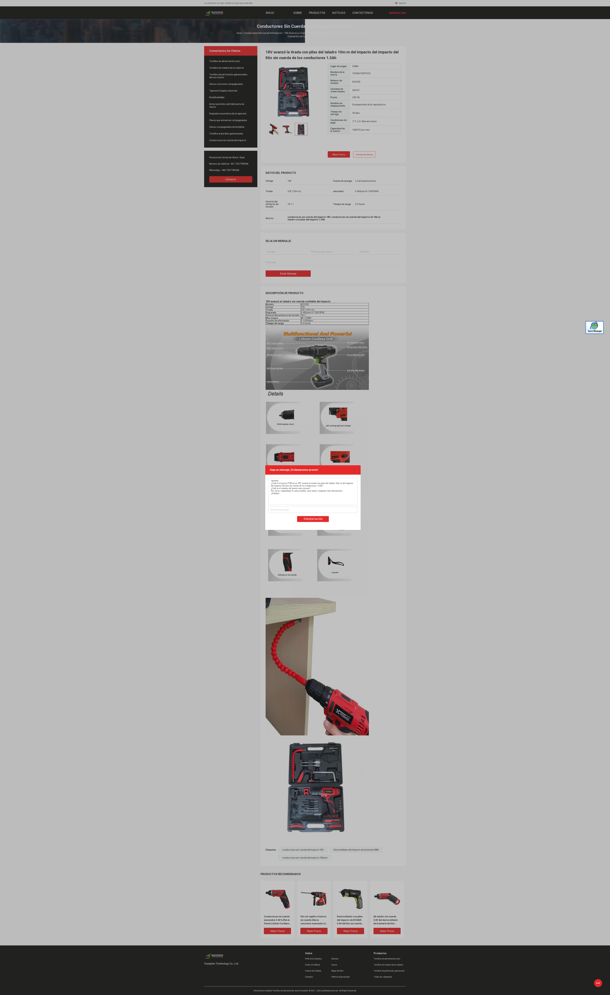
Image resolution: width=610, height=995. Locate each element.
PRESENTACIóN (313, 518)
